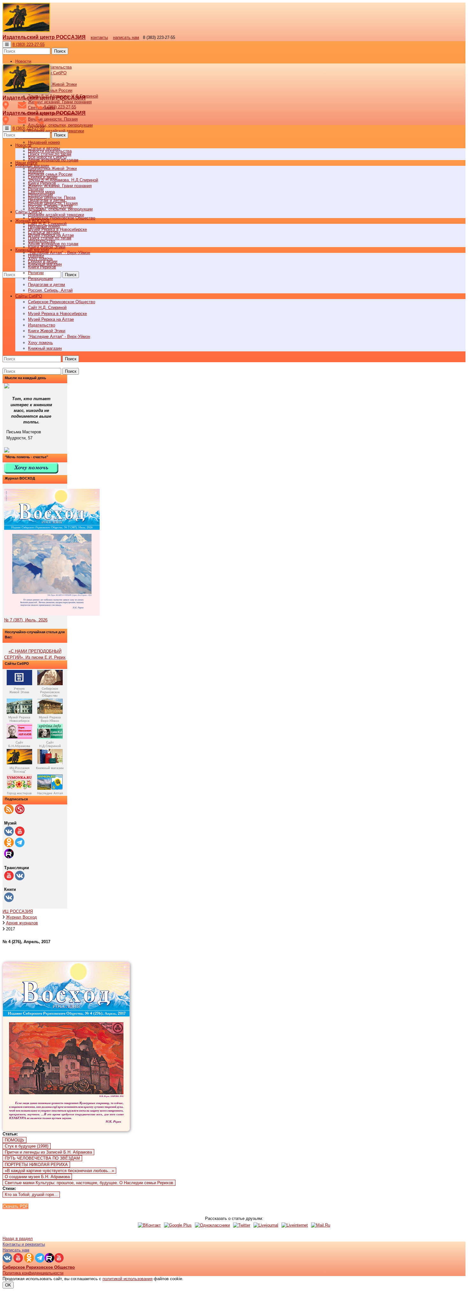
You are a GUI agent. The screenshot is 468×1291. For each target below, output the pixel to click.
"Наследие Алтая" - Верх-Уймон (59, 252)
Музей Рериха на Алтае (51, 319)
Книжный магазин (45, 348)
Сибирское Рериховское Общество (61, 301)
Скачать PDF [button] (15, 1206)
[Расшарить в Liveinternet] (294, 1225)
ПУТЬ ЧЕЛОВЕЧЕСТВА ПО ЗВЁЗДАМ (42, 1158)
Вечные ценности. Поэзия (53, 119)
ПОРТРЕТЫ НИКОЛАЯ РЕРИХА (36, 1164)
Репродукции (40, 278)
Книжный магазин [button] (32, 249)
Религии (36, 272)
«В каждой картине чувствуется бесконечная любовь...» (59, 1170)
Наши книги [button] (26, 162)
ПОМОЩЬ (14, 1140)
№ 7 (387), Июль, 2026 (25, 620)
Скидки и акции (42, 261)
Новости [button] (23, 61)
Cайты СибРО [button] (28, 296)
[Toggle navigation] (7, 44)
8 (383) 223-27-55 (28, 44)
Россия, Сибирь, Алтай (50, 290)
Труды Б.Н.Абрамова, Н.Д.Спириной (63, 180)
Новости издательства (50, 151)
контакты (99, 37)
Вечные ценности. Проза (51, 197)
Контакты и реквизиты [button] (24, 1244)
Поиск (60, 51)
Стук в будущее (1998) (26, 1146)
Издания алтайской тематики (56, 130)
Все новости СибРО (47, 157)
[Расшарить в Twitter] (241, 1225)
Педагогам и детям (46, 284)
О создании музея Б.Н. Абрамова (37, 1176)
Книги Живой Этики (46, 330)
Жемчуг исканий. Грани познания (60, 185)
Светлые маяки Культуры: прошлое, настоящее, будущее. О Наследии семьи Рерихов (89, 1182)
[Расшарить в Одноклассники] (212, 1225)
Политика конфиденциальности (33, 1273)
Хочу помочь (40, 342)
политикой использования (127, 1278)
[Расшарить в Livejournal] (265, 1225)
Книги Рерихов (42, 267)
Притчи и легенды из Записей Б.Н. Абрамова (48, 1152)
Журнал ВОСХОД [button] (32, 220)
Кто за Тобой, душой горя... (31, 1194)
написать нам (126, 37)
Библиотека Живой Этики (52, 84)
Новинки (36, 255)
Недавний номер (44, 142)
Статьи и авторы (44, 232)
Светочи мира (41, 191)
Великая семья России (50, 174)
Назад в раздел (18, 1238)
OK (8, 1285)
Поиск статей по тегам (49, 238)
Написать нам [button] (16, 1250)
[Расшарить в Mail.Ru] (320, 1225)
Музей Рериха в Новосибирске (57, 313)
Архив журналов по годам (53, 243)
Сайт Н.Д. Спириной (47, 307)
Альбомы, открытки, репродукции (60, 125)
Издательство (41, 325)
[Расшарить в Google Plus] (178, 1225)
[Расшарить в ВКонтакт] (149, 1225)
